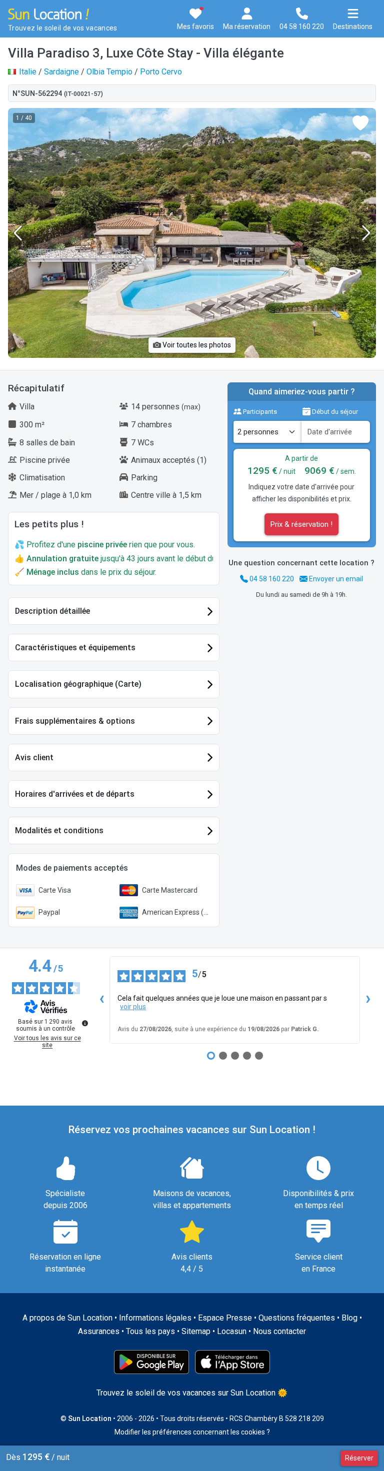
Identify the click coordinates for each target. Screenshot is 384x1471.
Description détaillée (52, 611)
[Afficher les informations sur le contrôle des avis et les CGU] (85, 1023)
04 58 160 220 (271, 579)
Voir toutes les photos (196, 345)
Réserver (359, 1458)
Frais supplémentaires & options (75, 721)
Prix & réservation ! (301, 524)
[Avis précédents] (101, 1000)
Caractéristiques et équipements (75, 647)
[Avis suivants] (368, 1000)
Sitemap (196, 1331)
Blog (350, 1318)
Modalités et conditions (59, 830)
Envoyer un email (335, 579)
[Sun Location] (48, 13)
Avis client (34, 757)
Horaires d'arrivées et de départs (74, 794)
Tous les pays (150, 1331)
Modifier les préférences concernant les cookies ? (192, 1432)
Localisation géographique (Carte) (78, 684)
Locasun (231, 1331)
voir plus (133, 1007)
